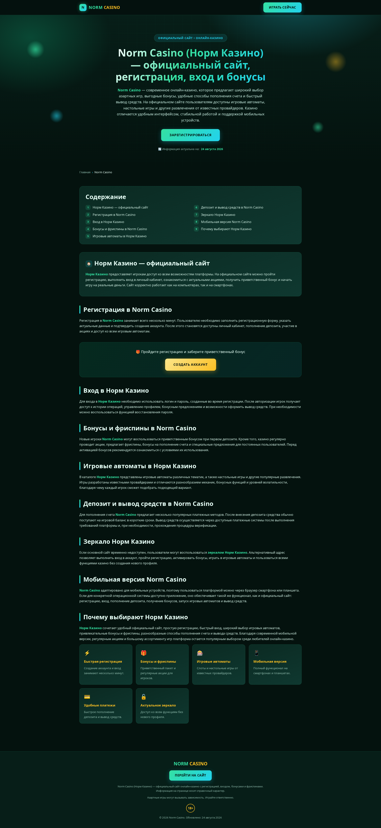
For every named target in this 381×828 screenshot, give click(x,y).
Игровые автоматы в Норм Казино (120, 236)
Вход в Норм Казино (108, 222)
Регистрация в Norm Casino (114, 215)
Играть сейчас (282, 7)
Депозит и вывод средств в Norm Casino (232, 207)
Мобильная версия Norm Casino (226, 222)
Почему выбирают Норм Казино (226, 229)
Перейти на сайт (190, 775)
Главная (84, 172)
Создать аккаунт (190, 364)
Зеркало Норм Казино (218, 215)
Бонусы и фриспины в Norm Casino (120, 229)
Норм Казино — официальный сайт (120, 207)
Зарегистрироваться (190, 135)
